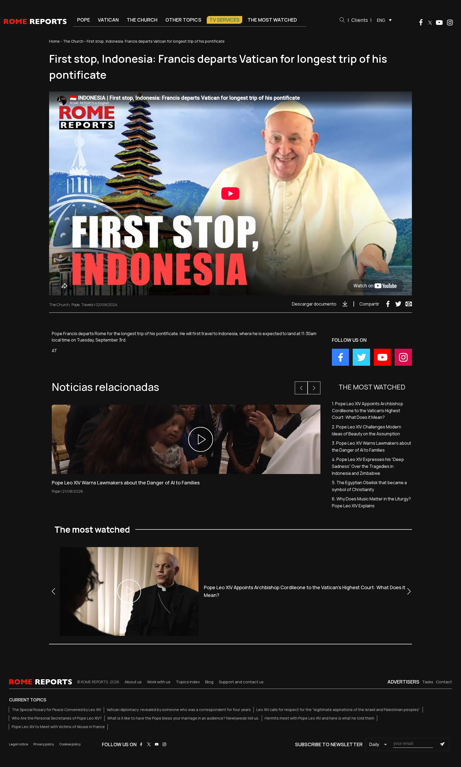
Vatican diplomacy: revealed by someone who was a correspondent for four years (179, 709)
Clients (359, 20)
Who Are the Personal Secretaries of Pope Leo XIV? (57, 718)
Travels (87, 304)
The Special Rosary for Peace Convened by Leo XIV (56, 709)
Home (54, 41)
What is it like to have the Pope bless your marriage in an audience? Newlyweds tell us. (183, 718)
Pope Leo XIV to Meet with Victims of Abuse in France (58, 726)
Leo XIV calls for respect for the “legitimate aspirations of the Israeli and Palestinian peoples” (338, 709)
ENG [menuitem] (381, 20)
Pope (83, 20)
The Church (142, 20)
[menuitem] (383, 20)
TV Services (224, 20)
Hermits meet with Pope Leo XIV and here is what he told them (319, 718)
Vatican (108, 20)
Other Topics (183, 20)
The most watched (272, 20)
